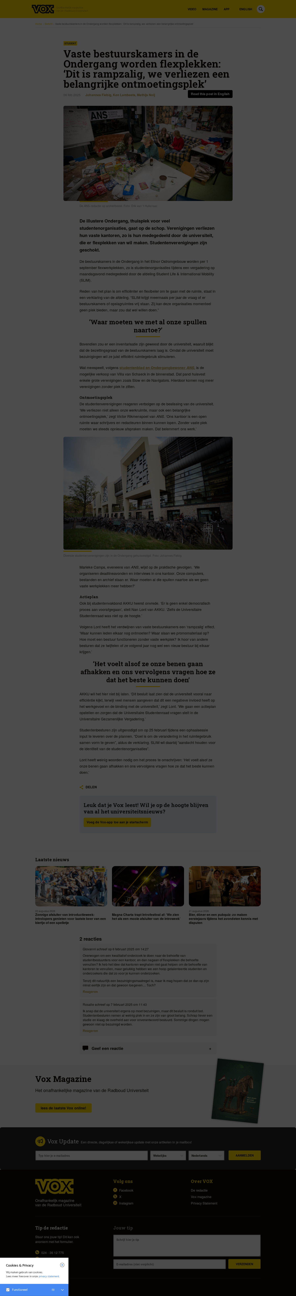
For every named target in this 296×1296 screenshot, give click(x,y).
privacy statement (49, 1276)
